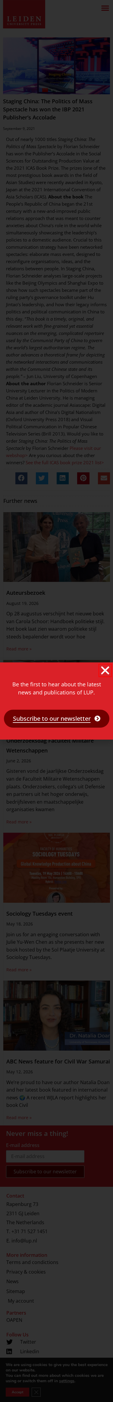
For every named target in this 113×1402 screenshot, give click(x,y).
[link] (56, 719)
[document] (56, 701)
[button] (105, 670)
